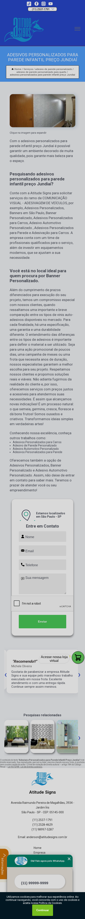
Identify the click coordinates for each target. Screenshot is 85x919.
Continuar (42, 910)
